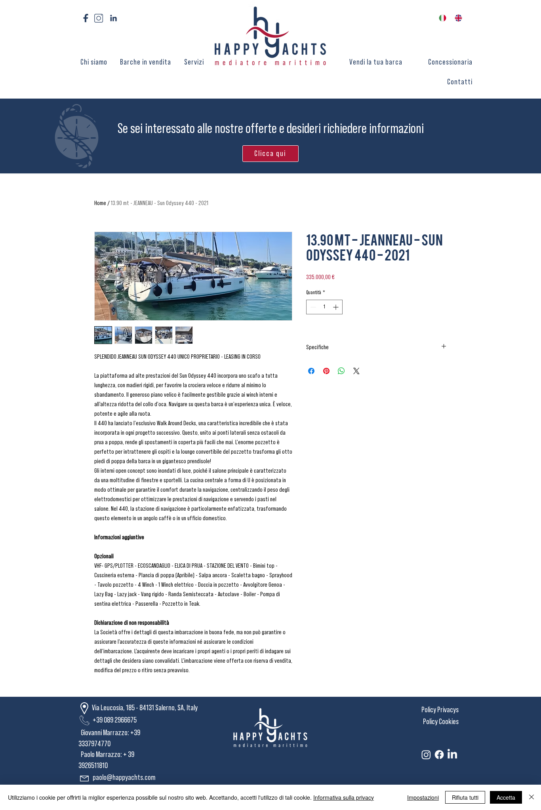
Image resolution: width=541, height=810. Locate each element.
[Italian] (441, 18)
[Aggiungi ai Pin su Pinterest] (326, 371)
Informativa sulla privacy (343, 797)
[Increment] (336, 307)
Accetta (506, 797)
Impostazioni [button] (423, 797)
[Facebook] (439, 755)
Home (100, 203)
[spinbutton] (324, 307)
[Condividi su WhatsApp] (341, 371)
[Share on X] (356, 371)
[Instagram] (426, 755)
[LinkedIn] (452, 755)
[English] (457, 18)
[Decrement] (312, 307)
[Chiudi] (531, 797)
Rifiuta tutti (465, 797)
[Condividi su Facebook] (311, 371)
